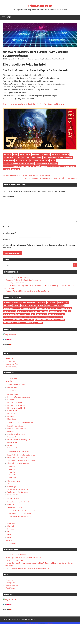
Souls (53, 317)
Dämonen (35, 154)
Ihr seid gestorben (23, 308)
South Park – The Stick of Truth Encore (21, 460)
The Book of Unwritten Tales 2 (53, 59)
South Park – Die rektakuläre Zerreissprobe (22, 455)
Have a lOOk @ (11, 378)
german (40, 305)
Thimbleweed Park (14, 484)
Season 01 (12, 391)
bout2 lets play (24, 154)
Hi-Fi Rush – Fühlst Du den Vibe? (17, 277)
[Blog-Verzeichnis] (7, 340)
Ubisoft (61, 320)
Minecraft (10, 504)
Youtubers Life (12, 495)
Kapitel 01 (12, 467)
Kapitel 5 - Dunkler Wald (60, 154)
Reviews (9, 540)
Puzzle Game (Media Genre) (39, 160)
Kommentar (8, 197)
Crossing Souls (12, 394)
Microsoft (10, 526)
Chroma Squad (12, 387)
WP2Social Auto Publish (32, 623)
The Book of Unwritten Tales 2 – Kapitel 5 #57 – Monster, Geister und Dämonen (34, 104)
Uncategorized (11, 543)
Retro (26, 317)
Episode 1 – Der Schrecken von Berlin (22, 511)
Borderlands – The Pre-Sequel (18, 502)
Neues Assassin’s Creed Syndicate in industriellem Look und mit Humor (50, 178)
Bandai (60, 302)
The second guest (13, 481)
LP (69, 311)
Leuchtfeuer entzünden (58, 311)
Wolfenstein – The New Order (18, 489)
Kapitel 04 (12, 475)
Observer (10, 431)
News (8, 520)
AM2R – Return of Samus (16, 384)
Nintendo (10, 529)
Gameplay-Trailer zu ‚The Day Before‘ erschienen (23, 280)
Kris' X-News (54, 308)
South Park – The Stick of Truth (18, 458)
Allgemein (11, 523)
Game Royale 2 (12, 411)
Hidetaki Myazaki (58, 305)
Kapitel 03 (12, 472)
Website (6, 239)
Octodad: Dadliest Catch (16, 434)
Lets (27, 311)
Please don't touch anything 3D (18, 440)
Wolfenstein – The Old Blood (17, 492)
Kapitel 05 (31, 59)
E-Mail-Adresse (9, 233)
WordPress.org (11, 367)
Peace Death (11, 437)
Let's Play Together (12, 498)
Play (33, 314)
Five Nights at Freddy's (15, 402)
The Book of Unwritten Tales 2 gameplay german (58, 166)
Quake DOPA (12, 442)
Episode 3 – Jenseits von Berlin (20, 516)
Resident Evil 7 (12, 445)
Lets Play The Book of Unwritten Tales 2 (58, 157)
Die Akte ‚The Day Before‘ (15, 283)
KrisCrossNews (65, 308)
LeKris (22, 59)
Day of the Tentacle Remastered (18, 397)
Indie (34, 308)
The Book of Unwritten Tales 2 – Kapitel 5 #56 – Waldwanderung (27, 175)
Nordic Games (9, 160)
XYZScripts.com (50, 623)
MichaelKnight (9, 314)
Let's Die (13, 311)
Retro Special (12, 448)
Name (6, 227)
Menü (9, 17)
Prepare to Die (41, 314)
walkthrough (9, 323)
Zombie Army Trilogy (15, 507)
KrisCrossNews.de (40, 6)
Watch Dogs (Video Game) (24, 323)
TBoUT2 (53, 160)
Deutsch (16, 305)
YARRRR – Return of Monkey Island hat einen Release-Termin (27, 291)
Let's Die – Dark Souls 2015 (17, 429)
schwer (37, 317)
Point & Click (23, 160)
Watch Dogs (11, 487)
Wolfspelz (15, 169)
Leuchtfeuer (43, 311)
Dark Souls (8, 305)
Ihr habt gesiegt (9, 308)
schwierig (45, 317)
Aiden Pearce (51, 302)
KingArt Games (9, 157)
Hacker (47, 305)
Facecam (24, 305)
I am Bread (11, 413)
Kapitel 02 (12, 469)
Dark (66, 302)
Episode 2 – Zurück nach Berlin (20, 513)
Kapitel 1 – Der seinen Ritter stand (21, 422)
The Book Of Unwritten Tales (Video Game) (19, 163)
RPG (31, 317)
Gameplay (32, 305)
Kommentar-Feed (12, 364)
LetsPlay (34, 311)
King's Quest (11, 419)
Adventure (7, 154)
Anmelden (9, 359)
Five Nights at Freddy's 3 (16, 408)
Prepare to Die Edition (56, 314)
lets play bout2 (36, 157)
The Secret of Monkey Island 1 (20, 451)
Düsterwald (45, 154)
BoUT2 (15, 154)
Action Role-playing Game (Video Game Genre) (20, 302)
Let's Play (39, 59)
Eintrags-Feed (11, 361)
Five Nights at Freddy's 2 (16, 405)
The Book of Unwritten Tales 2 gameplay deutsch (21, 166)
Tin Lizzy (7, 169)
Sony (9, 537)
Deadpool (10, 400)
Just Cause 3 (11, 416)
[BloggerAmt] (9, 335)
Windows (38, 323)
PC (16, 160)
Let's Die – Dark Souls (15, 426)
